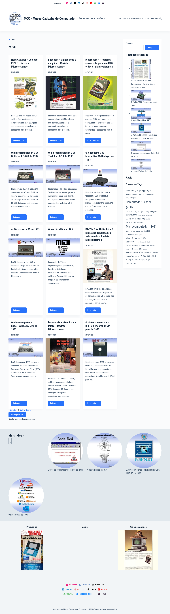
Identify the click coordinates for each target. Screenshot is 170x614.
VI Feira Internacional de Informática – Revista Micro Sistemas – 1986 (143, 84)
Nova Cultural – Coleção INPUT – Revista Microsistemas (24, 63)
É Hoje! (82, 18)
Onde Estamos (148, 18)
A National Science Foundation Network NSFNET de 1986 (143, 472)
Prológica (145, 249)
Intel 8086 (149, 215)
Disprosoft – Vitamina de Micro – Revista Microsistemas (62, 326)
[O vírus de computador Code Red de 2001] (65, 450)
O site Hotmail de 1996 (18, 515)
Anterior (13, 410)
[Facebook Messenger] (99, 3)
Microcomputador (141, 226)
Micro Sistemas (136, 238)
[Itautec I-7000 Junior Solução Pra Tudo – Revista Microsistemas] (138, 550)
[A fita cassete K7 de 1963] (25, 247)
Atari (128, 194)
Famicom (134, 212)
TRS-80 (130, 256)
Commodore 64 (150, 194)
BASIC (135, 194)
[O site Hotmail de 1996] (26, 495)
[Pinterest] (87, 3)
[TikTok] (83, 3)
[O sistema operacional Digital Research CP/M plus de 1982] (100, 347)
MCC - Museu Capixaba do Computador (50, 18)
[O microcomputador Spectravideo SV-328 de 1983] (25, 347)
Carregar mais (17, 415)
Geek (147, 212)
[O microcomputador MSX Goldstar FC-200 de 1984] (25, 174)
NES (128, 249)
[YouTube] (91, 3)
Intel (141, 215)
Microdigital (130, 231)
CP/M (128, 212)
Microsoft (132, 242)
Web (128, 260)
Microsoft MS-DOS (145, 242)
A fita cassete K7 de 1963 (25, 229)
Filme (141, 212)
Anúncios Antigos (112, 11)
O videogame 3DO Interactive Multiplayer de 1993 (99, 156)
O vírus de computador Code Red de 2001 (65, 470)
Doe (128, 18)
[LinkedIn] (79, 3)
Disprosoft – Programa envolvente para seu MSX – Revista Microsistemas (99, 63)
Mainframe (140, 222)
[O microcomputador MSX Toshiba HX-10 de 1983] (63, 174)
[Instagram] (67, 3)
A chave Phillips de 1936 (141, 171)
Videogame (149, 256)
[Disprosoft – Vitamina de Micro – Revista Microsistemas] (63, 355)
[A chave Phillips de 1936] (104, 450)
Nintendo (137, 249)
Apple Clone (138, 191)
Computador (131, 198)
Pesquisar (129, 43)
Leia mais (20, 141)
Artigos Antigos (111, 20)
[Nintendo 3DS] (32, 550)
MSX (152, 245)
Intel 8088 (130, 219)
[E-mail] (103, 3)
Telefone (155, 252)
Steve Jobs (147, 252)
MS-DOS (145, 245)
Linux (148, 219)
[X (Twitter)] (75, 3)
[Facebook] (71, 3)
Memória (100, 18)
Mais (156, 18)
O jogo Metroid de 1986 (141, 120)
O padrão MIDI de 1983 (60, 229)
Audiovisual (112, 27)
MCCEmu (122, 18)
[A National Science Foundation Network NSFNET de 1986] (144, 450)
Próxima (26, 410)
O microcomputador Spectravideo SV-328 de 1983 (24, 326)
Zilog (148, 260)
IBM (153, 212)
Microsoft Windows (133, 245)
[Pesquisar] (161, 19)
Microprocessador (134, 235)
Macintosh (131, 222)
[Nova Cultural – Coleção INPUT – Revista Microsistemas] (25, 93)
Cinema (141, 194)
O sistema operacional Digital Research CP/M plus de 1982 (97, 326)
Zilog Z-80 (131, 263)
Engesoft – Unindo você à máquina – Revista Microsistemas (62, 63)
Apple (130, 191)
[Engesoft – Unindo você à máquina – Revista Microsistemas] (63, 93)
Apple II (147, 190)
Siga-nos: (57, 3)
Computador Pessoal (139, 204)
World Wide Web (138, 260)
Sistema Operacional (134, 252)
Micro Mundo (143, 231)
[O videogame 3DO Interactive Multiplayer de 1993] (100, 178)
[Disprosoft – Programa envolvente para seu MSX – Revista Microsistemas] (100, 93)
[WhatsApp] (95, 3)
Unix (137, 256)
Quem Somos (136, 18)
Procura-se (90, 18)
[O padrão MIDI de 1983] (63, 247)
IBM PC (131, 215)
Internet (140, 219)
